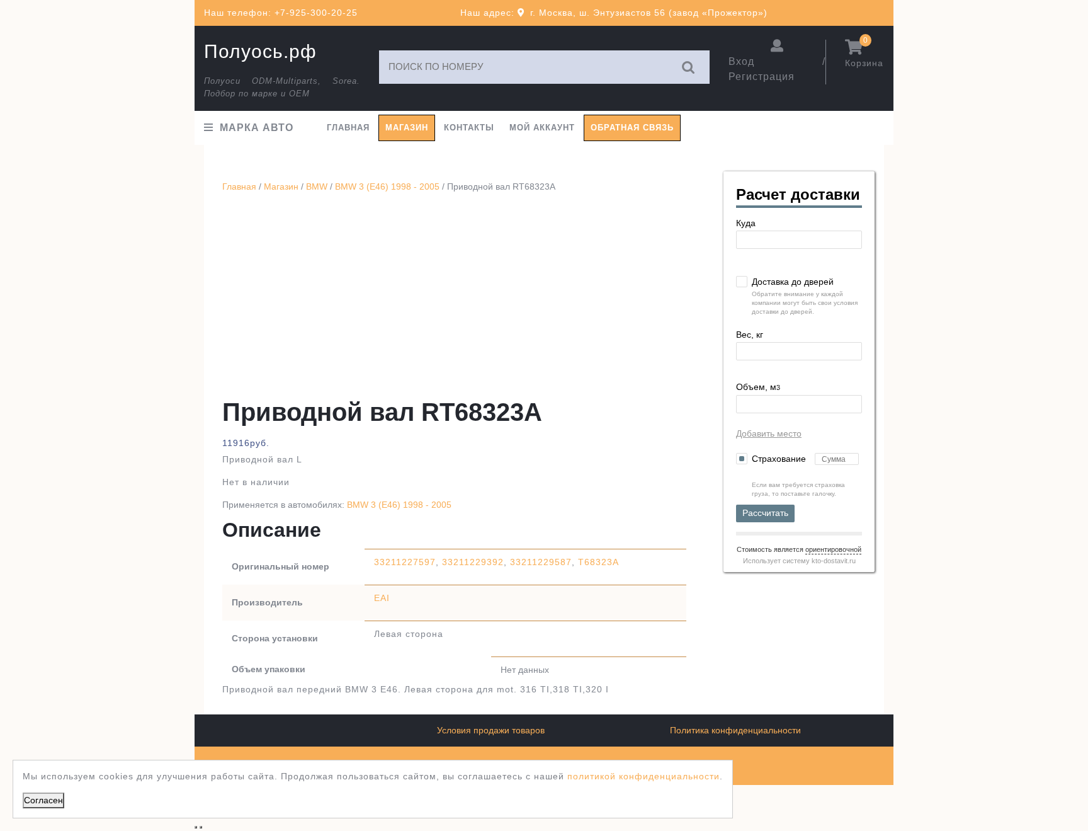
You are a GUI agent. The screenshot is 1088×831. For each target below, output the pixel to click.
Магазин (406, 127)
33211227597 (405, 562)
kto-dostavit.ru (834, 561)
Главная (348, 127)
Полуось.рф (260, 51)
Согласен (43, 800)
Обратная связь (632, 127)
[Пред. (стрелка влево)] (196, 827)
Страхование (780, 459)
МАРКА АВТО (256, 127)
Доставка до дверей (793, 282)
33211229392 (473, 562)
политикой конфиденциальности (643, 776)
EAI (382, 598)
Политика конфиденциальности (735, 730)
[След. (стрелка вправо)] (201, 827)
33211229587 (541, 562)
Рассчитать (765, 513)
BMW (316, 186)
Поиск (689, 67)
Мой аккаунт (542, 127)
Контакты (469, 127)
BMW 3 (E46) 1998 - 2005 (387, 186)
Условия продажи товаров (491, 730)
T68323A (598, 562)
